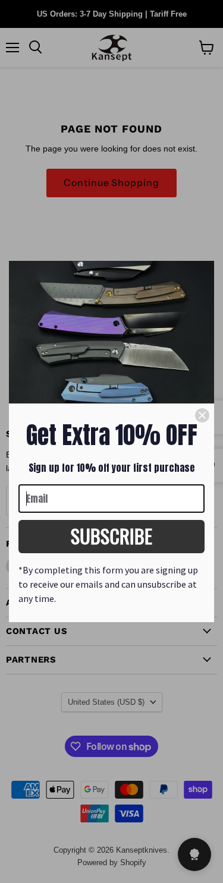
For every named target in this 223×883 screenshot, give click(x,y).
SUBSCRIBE (111, 536)
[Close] (202, 415)
